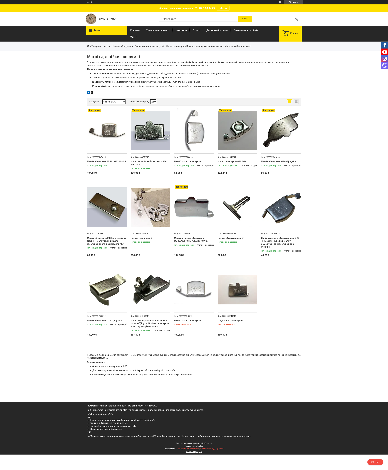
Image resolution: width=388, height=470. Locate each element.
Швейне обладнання (122, 46)
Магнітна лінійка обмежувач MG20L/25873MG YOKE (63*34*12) (191, 239)
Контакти (181, 30)
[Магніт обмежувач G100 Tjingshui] (107, 289)
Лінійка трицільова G (141, 238)
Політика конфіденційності (212, 449)
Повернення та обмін (246, 30)
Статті (196, 30)
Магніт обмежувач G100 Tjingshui (104, 320)
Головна (135, 30)
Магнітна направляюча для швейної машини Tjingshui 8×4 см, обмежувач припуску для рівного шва (150, 323)
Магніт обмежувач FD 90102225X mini (106, 161)
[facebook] (88, 93)
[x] (92, 93)
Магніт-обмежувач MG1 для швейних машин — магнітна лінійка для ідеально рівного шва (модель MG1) (106, 241)
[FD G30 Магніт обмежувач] (194, 289)
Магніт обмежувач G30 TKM (232, 161)
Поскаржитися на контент (188, 449)
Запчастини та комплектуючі (149, 46)
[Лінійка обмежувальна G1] (237, 207)
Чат (378, 462)
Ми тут (223, 8)
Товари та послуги (156, 30)
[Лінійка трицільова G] (150, 207)
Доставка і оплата (217, 30)
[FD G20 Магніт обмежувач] (194, 131)
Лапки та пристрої (175, 46)
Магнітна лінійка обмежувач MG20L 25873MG (149, 163)
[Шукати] (245, 19)
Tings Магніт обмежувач (230, 320)
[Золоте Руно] (91, 18)
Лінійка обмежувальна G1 (231, 238)
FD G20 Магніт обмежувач (187, 161)
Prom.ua (208, 443)
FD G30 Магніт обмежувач (187, 320)
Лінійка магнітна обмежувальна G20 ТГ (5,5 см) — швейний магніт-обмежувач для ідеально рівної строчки (280, 242)
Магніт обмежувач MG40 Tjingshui (278, 161)
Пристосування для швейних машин (204, 46)
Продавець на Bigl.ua (194, 446)
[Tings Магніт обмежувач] (237, 289)
